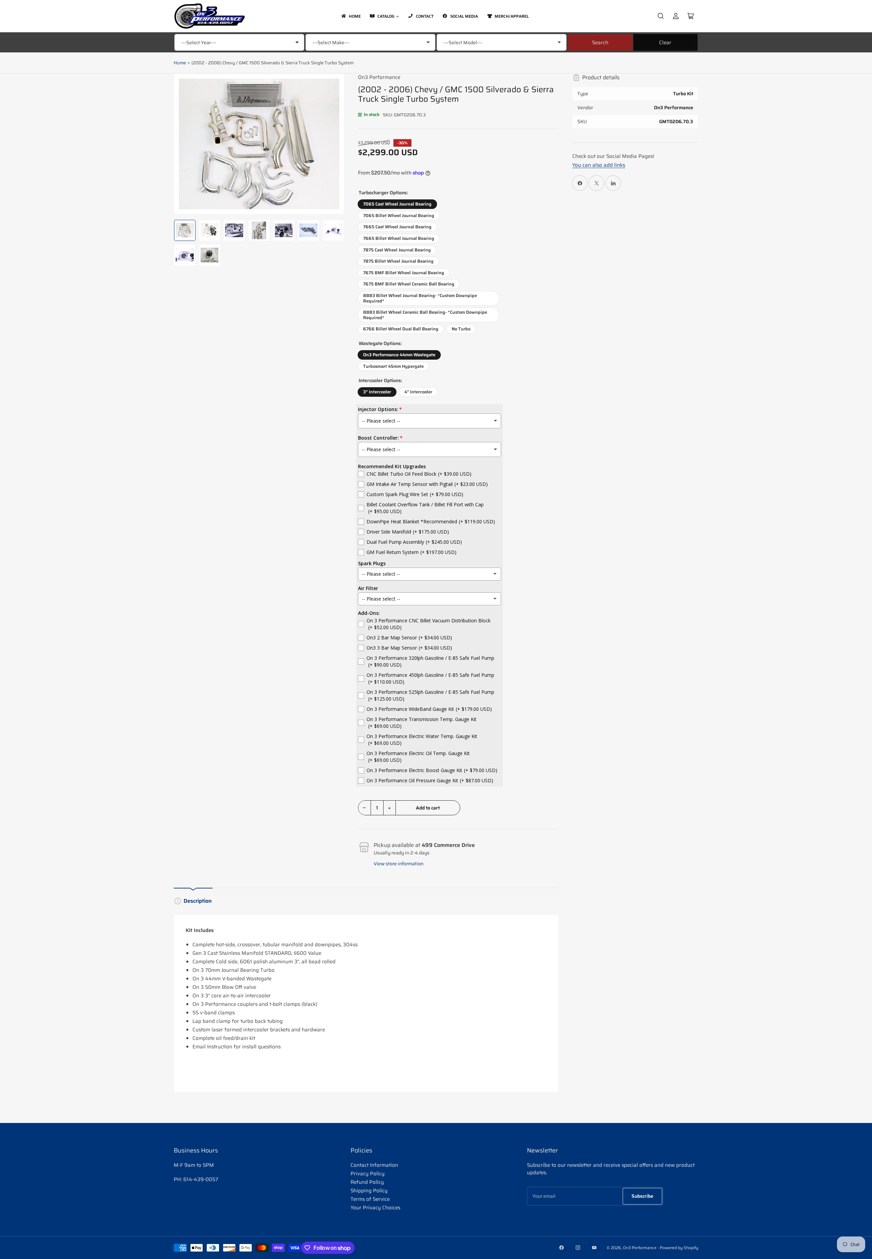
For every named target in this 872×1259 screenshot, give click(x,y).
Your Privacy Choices (375, 1208)
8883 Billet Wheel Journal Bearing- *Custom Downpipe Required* (420, 298)
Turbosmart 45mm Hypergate (393, 366)
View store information (398, 863)
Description (198, 901)
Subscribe (642, 1196)
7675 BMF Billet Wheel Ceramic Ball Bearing (408, 284)
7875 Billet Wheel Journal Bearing (398, 261)
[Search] (660, 16)
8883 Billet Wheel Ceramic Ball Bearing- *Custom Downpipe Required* (425, 315)
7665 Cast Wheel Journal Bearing (397, 226)
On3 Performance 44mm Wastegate (399, 354)
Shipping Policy (369, 1191)
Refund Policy (367, 1182)
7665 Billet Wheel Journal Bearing (398, 238)
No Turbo (461, 328)
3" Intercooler (377, 391)
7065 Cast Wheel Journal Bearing (397, 204)
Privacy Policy (368, 1174)
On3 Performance (379, 77)
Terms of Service (370, 1199)
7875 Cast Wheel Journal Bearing (397, 250)
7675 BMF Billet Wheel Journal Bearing (403, 272)
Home (180, 62)
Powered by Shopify (679, 1247)
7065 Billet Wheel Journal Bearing (398, 215)
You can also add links (598, 165)
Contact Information (374, 1165)
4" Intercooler (418, 391)
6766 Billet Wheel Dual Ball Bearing (400, 328)
